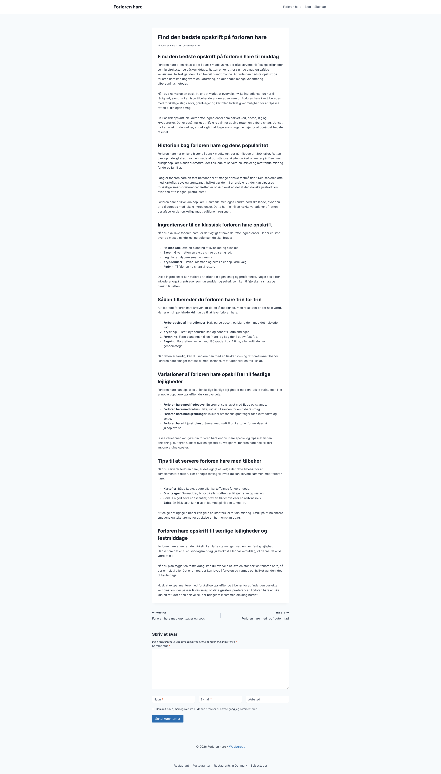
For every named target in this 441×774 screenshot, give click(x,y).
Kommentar (161, 646)
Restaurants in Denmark (230, 765)
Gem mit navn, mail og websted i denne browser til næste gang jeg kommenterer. (206, 709)
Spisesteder (259, 765)
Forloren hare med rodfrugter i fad (265, 615)
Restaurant (181, 765)
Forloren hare (292, 6)
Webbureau (237, 746)
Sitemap (320, 6)
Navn (158, 699)
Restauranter (201, 765)
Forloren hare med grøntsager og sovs (178, 615)
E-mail (206, 699)
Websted (254, 699)
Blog (308, 6)
